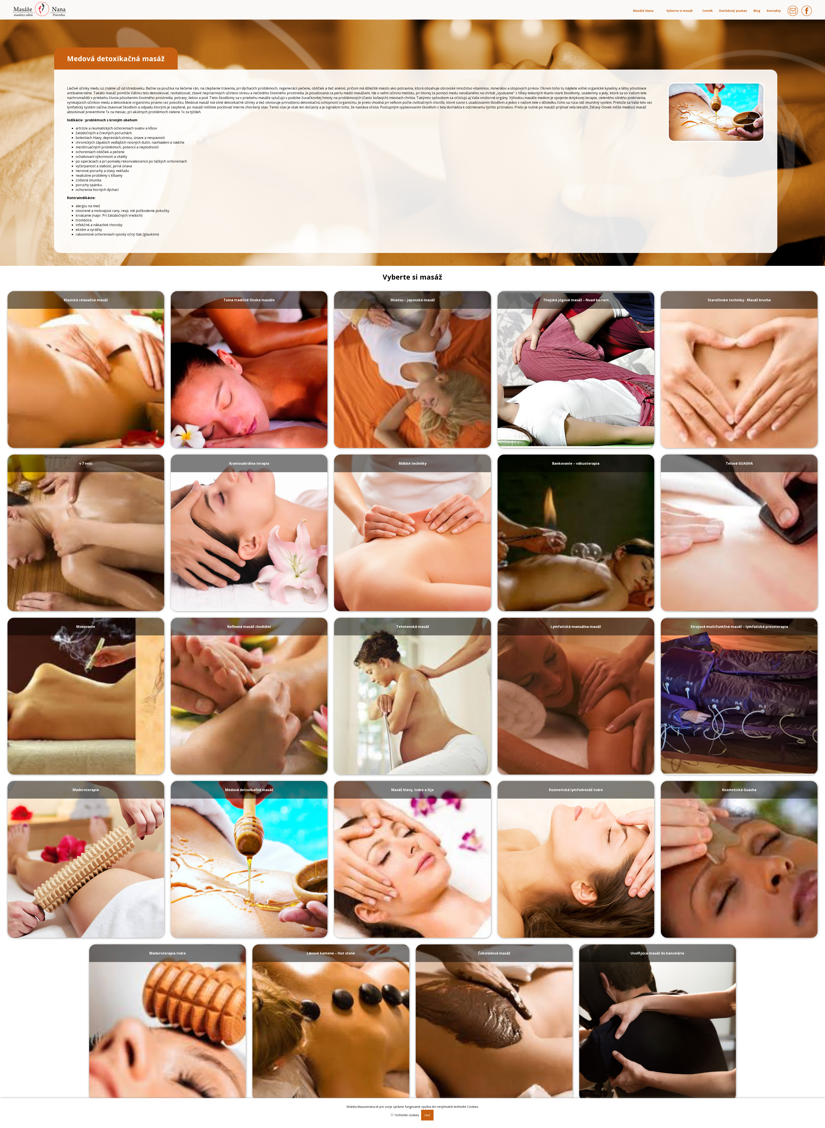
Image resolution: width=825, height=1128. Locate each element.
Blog (756, 11)
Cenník (707, 11)
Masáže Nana (643, 11)
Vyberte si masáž (679, 11)
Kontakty (774, 11)
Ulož (427, 1115)
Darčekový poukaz (733, 11)
